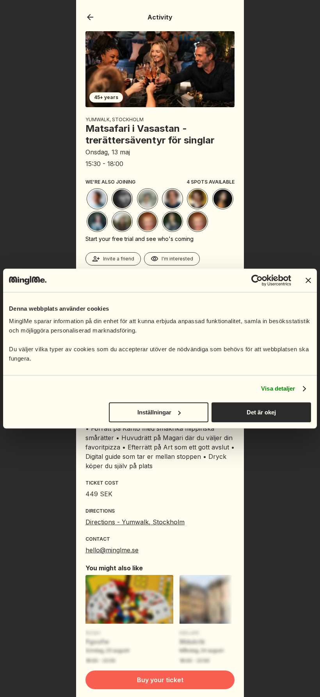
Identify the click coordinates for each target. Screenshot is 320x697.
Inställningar (154, 412)
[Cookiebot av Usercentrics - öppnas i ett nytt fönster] (257, 280)
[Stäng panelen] (308, 280)
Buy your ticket (160, 680)
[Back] (90, 17)
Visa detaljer (278, 388)
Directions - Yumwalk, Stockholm (135, 522)
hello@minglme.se (112, 550)
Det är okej (261, 412)
